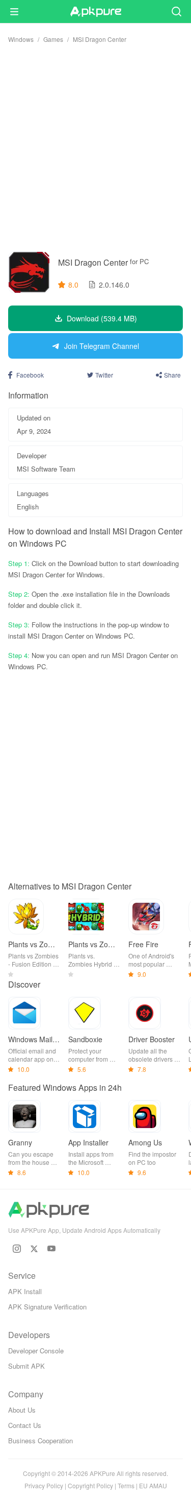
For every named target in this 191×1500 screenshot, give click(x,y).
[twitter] (34, 1248)
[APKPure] (95, 12)
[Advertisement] (95, 147)
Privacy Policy (43, 1485)
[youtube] (51, 1248)
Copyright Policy (90, 1485)
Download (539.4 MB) (102, 318)
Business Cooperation (40, 1440)
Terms (126, 1485)
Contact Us (24, 1425)
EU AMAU (153, 1485)
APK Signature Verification (47, 1306)
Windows (21, 39)
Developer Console (36, 1350)
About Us (22, 1410)
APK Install (25, 1291)
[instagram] (16, 1248)
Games (53, 39)
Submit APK (26, 1366)
